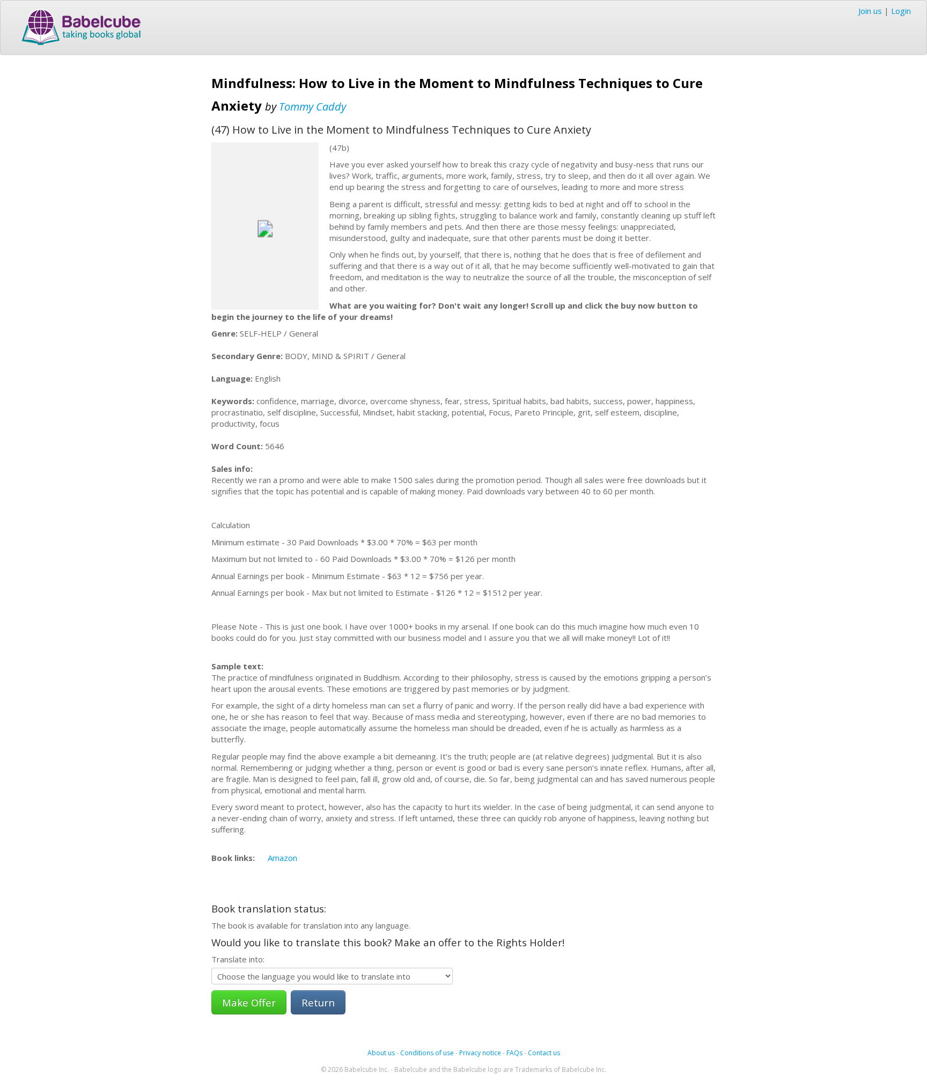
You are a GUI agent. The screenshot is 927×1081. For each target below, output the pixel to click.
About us (381, 1052)
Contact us (544, 1052)
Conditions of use (427, 1052)
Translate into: (237, 959)
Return (318, 1002)
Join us (870, 10)
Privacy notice (480, 1052)
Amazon (282, 857)
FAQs (514, 1052)
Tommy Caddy (312, 106)
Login (901, 10)
